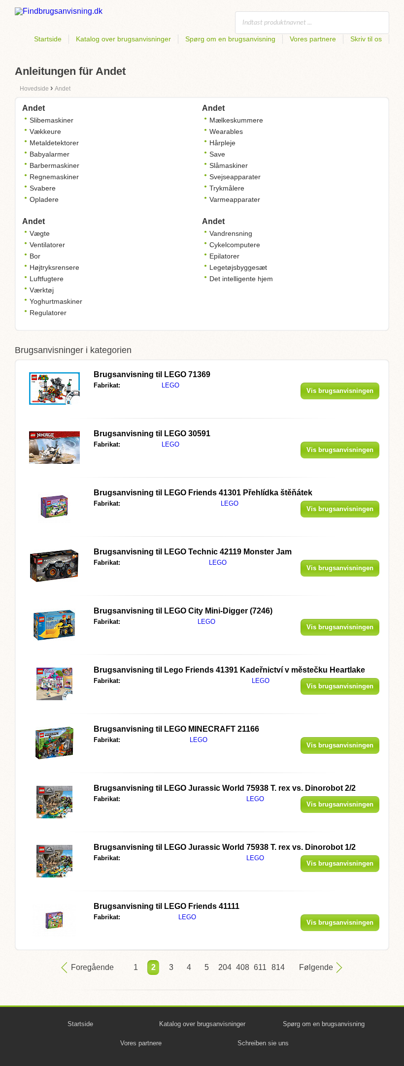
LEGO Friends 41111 (166, 906)
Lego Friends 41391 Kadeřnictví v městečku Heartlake (229, 670)
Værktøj (42, 290)
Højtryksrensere (54, 267)
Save (217, 154)
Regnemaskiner (54, 177)
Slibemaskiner (51, 120)
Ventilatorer (47, 245)
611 (260, 967)
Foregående (92, 967)
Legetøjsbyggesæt (238, 267)
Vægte (40, 233)
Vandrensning (230, 233)
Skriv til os (366, 39)
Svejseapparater (235, 177)
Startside (48, 39)
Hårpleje (222, 143)
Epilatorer (224, 256)
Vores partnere (313, 39)
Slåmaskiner (228, 165)
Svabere (43, 188)
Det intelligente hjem (241, 279)
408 (242, 967)
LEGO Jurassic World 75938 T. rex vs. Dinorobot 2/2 (225, 788)
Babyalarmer (49, 154)
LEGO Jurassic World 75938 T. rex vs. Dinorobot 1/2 (225, 847)
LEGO (170, 385)
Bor (35, 256)
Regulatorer (48, 313)
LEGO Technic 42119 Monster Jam (193, 552)
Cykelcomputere (234, 245)
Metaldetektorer (54, 143)
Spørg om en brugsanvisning (230, 39)
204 (224, 967)
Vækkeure (45, 131)
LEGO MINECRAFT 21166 (176, 729)
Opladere (44, 199)
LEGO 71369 (152, 374)
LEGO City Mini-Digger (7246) (183, 611)
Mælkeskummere (236, 120)
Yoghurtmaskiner (56, 301)
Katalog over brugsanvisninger (123, 39)
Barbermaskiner (54, 165)
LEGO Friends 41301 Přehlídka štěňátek (203, 492)
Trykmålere (226, 188)
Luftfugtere (47, 279)
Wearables (226, 131)
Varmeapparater (234, 199)
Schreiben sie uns (263, 1043)
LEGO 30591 (152, 433)
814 (277, 967)
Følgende (316, 967)
